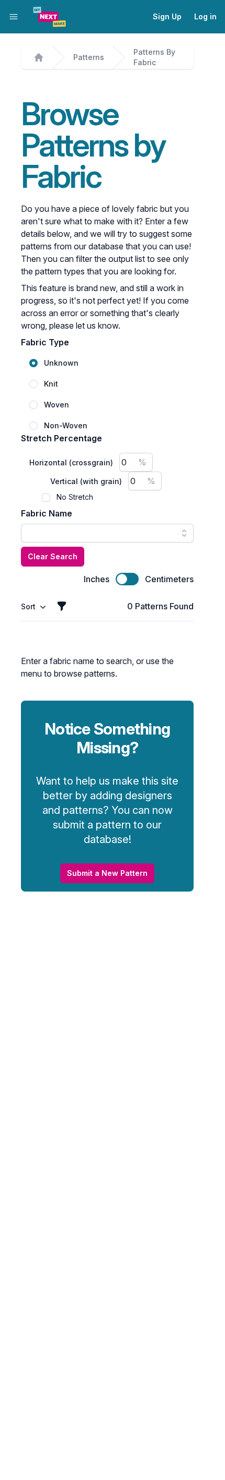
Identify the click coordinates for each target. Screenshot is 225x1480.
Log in (205, 16)
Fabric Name (46, 513)
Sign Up (167, 16)
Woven (56, 404)
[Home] (38, 57)
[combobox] (107, 533)
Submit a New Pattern (107, 873)
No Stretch (75, 496)
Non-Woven (65, 425)
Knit (51, 383)
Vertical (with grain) (86, 481)
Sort (28, 606)
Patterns (88, 57)
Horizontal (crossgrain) (71, 462)
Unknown (61, 362)
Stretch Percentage (61, 438)
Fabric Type (45, 342)
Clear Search (52, 556)
